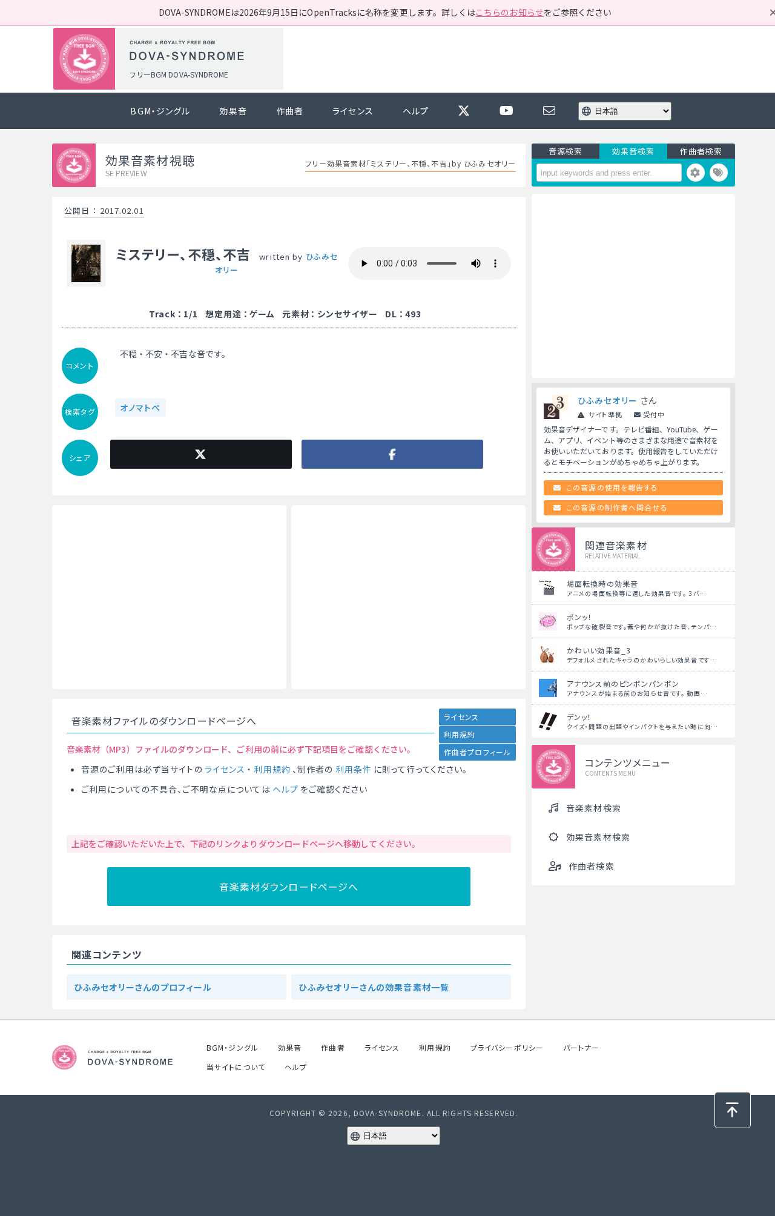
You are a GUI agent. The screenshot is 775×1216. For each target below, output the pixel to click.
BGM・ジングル (160, 111)
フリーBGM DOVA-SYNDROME (178, 74)
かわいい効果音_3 (599, 650)
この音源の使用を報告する (612, 487)
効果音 (232, 111)
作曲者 (289, 111)
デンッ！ (579, 717)
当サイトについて (235, 1067)
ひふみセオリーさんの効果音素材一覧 (373, 987)
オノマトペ (140, 407)
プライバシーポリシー (507, 1047)
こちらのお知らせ (509, 12)
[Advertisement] (513, 59)
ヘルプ (416, 111)
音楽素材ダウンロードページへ (289, 886)
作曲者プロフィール (477, 752)
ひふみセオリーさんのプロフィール (143, 987)
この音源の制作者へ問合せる (617, 507)
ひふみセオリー (608, 400)
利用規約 (459, 734)
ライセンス (353, 111)
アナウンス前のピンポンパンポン (623, 683)
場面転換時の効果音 (602, 583)
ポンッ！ (579, 617)
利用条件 (353, 769)
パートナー (581, 1047)
